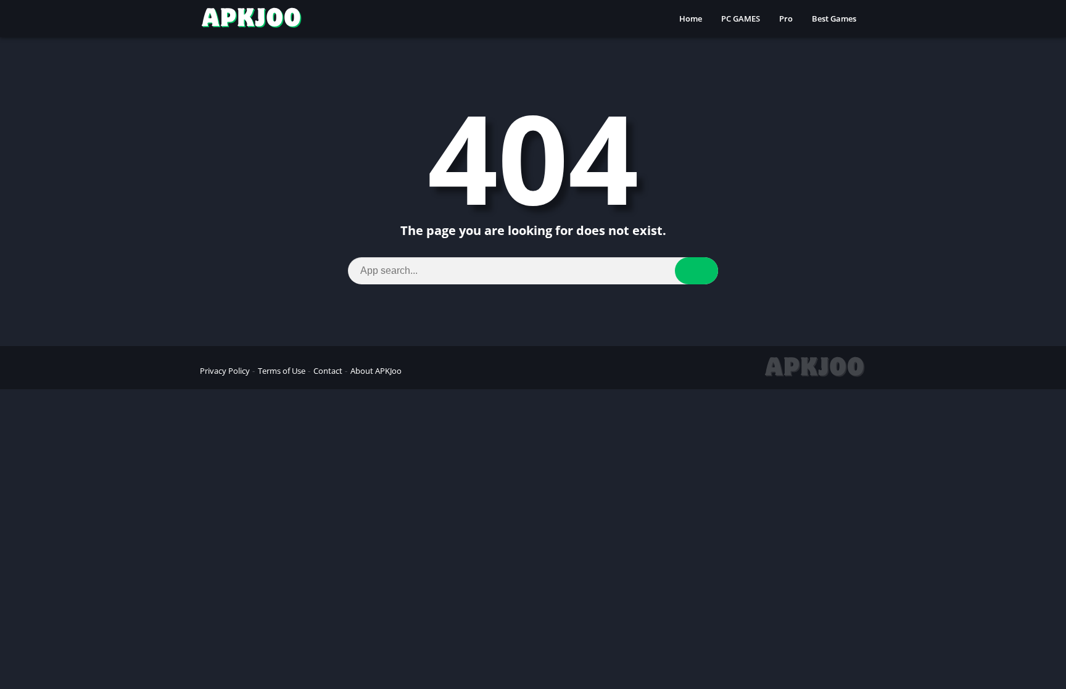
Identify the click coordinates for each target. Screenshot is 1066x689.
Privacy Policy (225, 370)
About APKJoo (376, 370)
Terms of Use (281, 370)
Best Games (834, 18)
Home (690, 18)
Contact (327, 370)
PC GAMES (740, 18)
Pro (786, 18)
